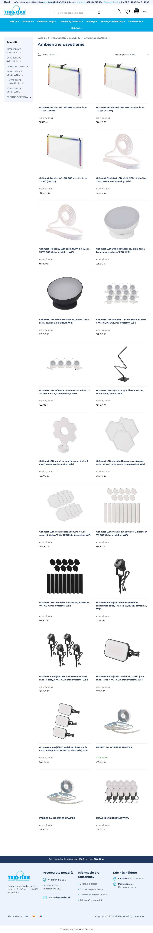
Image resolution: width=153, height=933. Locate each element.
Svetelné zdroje (45, 21)
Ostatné (75, 28)
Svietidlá (27, 21)
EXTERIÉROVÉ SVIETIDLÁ (13, 59)
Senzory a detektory (112, 21)
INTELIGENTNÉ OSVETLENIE (14, 73)
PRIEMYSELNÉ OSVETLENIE (14, 90)
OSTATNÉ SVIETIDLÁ (17, 97)
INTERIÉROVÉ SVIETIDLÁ (13, 51)
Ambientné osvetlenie (15, 81)
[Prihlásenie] (119, 11)
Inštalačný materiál (70, 21)
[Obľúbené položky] (127, 11)
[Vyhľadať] (53, 13)
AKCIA (13, 21)
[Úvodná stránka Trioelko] (15, 10)
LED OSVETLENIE (15, 66)
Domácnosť (134, 21)
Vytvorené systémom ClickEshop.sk (76, 929)
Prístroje (90, 21)
